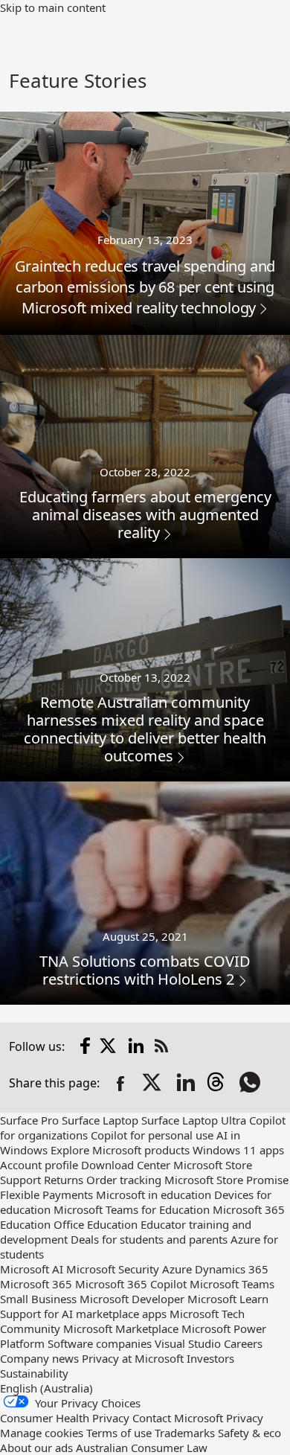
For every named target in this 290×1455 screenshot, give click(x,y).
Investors (210, 1358)
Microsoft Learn (227, 1298)
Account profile (39, 1164)
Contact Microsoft (177, 1417)
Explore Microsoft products (120, 1149)
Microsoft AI (31, 1268)
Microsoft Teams (232, 1283)
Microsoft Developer (132, 1298)
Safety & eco (249, 1432)
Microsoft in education (153, 1194)
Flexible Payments (46, 1194)
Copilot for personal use (152, 1135)
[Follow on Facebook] (85, 1046)
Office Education (96, 1224)
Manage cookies (41, 1432)
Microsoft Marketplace (120, 1328)
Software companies (100, 1343)
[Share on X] (153, 1084)
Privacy (244, 1417)
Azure (177, 1268)
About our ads (36, 1447)
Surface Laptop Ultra (193, 1120)
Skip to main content (53, 7)
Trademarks (185, 1432)
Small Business (38, 1298)
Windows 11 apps (238, 1149)
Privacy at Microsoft (133, 1358)
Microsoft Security (112, 1268)
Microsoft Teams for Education (132, 1209)
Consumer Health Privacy (64, 1417)
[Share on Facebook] (120, 1084)
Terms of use (119, 1432)
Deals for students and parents (149, 1239)
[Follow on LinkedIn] (136, 1046)
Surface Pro (29, 1120)
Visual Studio (188, 1343)
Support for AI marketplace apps (83, 1313)
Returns (63, 1179)
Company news (39, 1358)
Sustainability (34, 1373)
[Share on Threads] (219, 1084)
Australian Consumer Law (141, 1447)
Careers (243, 1343)
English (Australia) (46, 1388)
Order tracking (123, 1179)
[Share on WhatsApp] (251, 1084)
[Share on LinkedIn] (186, 1084)
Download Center (125, 1164)
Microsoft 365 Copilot (131, 1283)
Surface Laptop (100, 1120)
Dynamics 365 (231, 1268)
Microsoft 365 (36, 1283)
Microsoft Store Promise (226, 1179)
